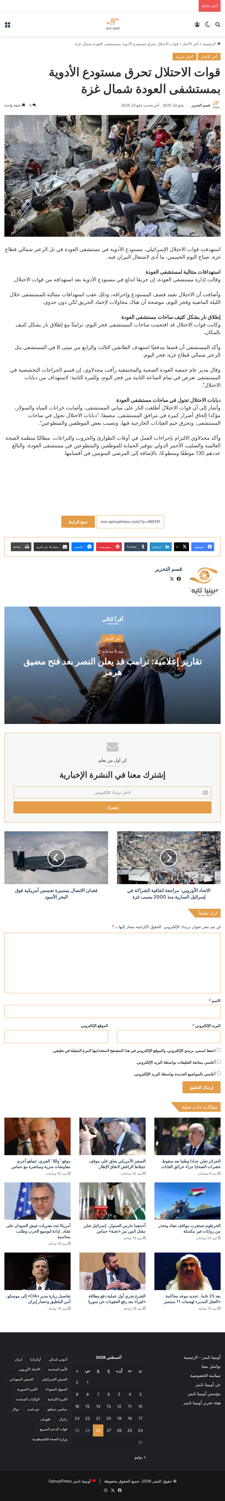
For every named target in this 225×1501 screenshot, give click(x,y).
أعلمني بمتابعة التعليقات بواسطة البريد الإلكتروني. (176, 1062)
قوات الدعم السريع (53, 1429)
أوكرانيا (35, 1359)
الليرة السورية (27, 1389)
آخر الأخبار (190, 43)
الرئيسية (209, 43)
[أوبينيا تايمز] (113, 24)
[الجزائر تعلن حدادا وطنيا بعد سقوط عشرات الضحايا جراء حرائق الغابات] (187, 1136)
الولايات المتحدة (28, 1399)
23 (77, 1418)
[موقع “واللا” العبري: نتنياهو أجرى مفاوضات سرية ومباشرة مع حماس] (37, 1136)
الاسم (215, 1000)
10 (140, 1406)
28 (98, 1430)
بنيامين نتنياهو (57, 1409)
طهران (45, 1419)
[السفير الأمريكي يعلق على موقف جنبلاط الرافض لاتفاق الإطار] (112, 1136)
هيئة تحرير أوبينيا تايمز (202, 1402)
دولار (15, 1409)
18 (130, 1418)
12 (119, 1406)
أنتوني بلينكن (58, 1359)
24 (140, 1430)
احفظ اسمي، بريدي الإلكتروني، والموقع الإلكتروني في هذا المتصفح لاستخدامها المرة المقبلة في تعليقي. (134, 1050)
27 (109, 1430)
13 (109, 1406)
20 (108, 1418)
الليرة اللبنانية (57, 1399)
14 (98, 1406)
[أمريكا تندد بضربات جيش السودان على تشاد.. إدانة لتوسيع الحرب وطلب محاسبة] (37, 1201)
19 (119, 1418)
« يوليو (140, 1457)
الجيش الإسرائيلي (54, 1379)
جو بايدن (33, 1409)
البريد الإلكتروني (206, 1025)
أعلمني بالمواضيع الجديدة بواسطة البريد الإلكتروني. (175, 1074)
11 (130, 1406)
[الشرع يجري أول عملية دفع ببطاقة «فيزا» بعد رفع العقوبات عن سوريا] (112, 1271)
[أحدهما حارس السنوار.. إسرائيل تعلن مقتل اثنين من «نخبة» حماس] (112, 1201)
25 (129, 1430)
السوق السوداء (56, 1389)
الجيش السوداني (21, 1379)
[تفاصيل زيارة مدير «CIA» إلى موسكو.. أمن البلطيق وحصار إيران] (37, 1271)
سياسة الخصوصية (205, 1375)
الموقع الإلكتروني (94, 1025)
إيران (18, 1359)
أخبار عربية (184, 56)
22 (87, 1418)
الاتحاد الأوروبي (29, 1369)
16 (77, 1406)
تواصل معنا (211, 1366)
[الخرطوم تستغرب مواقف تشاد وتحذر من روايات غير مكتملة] (187, 1201)
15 (88, 1406)
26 (119, 1430)
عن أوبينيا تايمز (208, 1384)
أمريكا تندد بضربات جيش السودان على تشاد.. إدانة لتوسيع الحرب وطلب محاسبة (38, 1231)
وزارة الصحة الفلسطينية (49, 1439)
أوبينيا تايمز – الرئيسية (202, 1357)
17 (140, 1418)
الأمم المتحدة (57, 1369)
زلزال (63, 1419)
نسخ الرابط (78, 521)
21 (98, 1418)
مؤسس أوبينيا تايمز (204, 1393)
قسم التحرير (200, 105)
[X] (171, 579)
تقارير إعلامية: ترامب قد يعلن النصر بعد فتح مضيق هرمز (112, 666)
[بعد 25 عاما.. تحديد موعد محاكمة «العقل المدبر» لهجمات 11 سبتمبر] (187, 1271)
